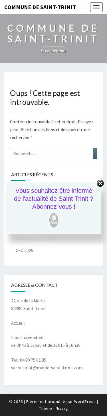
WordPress (85, 401)
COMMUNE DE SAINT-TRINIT (40, 7)
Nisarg (62, 408)
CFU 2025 (24, 250)
